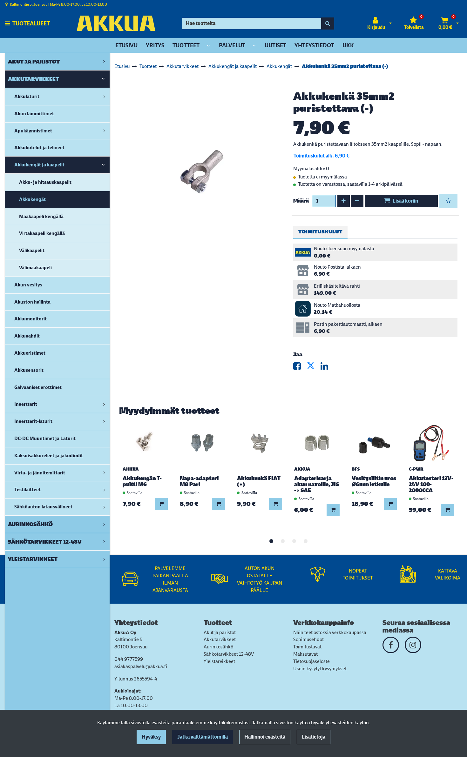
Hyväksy (151, 737)
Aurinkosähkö (218, 647)
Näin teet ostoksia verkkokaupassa (329, 632)
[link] (104, 61)
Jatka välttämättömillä (202, 737)
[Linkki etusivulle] (116, 23)
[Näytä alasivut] (208, 46)
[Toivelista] (448, 201)
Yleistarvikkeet (219, 661)
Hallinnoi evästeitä (264, 737)
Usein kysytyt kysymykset (320, 669)
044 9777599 (128, 659)
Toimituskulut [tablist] (320, 231)
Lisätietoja (313, 737)
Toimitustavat (307, 647)
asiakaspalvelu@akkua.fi (140, 666)
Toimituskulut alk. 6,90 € (321, 155)
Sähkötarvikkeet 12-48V (229, 654)
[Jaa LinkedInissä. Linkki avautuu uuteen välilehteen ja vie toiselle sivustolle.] (327, 368)
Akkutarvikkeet (220, 639)
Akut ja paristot (220, 632)
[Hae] (327, 23)
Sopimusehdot (308, 639)
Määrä (301, 201)
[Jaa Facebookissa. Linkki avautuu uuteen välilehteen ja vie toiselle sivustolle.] (300, 368)
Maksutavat (305, 654)
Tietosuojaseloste (311, 661)
